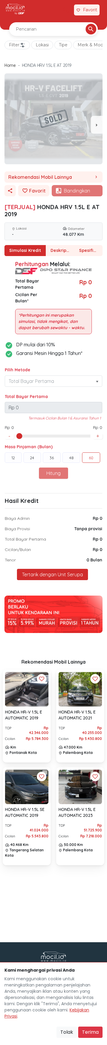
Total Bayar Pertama (26, 396)
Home (10, 65)
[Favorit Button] (41, 678)
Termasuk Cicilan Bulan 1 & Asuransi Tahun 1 (64, 418)
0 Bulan (94, 560)
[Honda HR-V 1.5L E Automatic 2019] (26, 689)
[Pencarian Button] (91, 29)
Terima (90, 1032)
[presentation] (97, 125)
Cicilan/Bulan (18, 549)
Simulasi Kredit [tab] (25, 250)
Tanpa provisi (88, 528)
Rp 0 (97, 518)
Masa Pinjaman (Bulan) (29, 446)
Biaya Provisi (17, 528)
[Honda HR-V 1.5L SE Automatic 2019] (26, 787)
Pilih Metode (17, 369)
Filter (14, 45)
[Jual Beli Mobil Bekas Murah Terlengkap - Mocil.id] (15, 9)
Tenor (10, 560)
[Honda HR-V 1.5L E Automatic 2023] (80, 787)
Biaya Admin (17, 518)
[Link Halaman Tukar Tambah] (66, 10)
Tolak (66, 1032)
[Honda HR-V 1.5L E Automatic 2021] (80, 689)
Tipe (63, 45)
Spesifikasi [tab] (90, 250)
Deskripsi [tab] (60, 250)
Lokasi (42, 45)
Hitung (53, 473)
